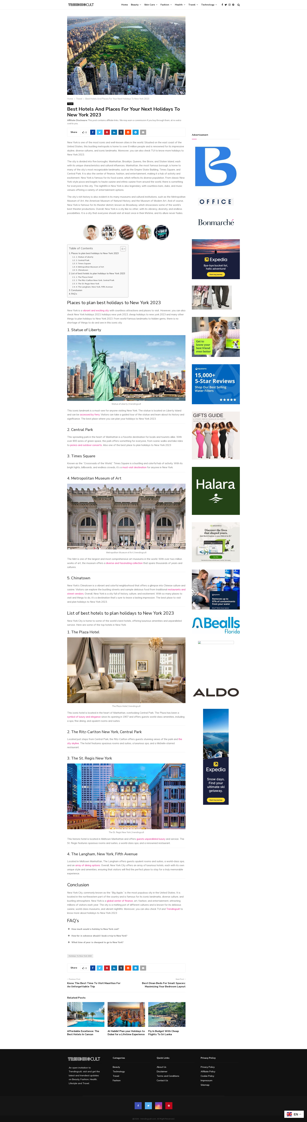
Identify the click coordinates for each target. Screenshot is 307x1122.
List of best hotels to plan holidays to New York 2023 (98, 273)
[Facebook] (223, 5)
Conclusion (76, 290)
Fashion (165, 4)
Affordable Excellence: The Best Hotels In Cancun (83, 1033)
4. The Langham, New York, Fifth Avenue (94, 287)
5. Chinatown (82, 270)
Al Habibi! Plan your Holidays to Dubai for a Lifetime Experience (126, 1033)
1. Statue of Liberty (85, 257)
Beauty (134, 4)
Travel (191, 4)
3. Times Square (83, 263)
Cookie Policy (207, 1076)
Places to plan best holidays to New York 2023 (95, 253)
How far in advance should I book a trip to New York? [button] (99, 935)
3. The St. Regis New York (87, 283)
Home (124, 4)
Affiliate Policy (208, 1071)
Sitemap (205, 1084)
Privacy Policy (208, 1067)
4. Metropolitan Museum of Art (90, 267)
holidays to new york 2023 (80, 956)
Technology (207, 4)
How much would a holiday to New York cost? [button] (95, 929)
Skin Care (149, 4)
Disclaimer (162, 1071)
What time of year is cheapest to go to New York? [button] (97, 942)
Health (179, 4)
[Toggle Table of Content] (121, 249)
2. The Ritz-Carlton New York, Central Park (95, 280)
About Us (161, 1067)
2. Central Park (83, 260)
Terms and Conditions (168, 1076)
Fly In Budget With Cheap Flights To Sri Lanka (163, 1033)
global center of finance (120, 900)
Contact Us (162, 1080)
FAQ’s (74, 293)
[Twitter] (226, 5)
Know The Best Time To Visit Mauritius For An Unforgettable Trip (93, 984)
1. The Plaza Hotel (84, 277)
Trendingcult (173, 908)
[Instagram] (230, 5)
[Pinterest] (234, 5)
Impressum (206, 1080)
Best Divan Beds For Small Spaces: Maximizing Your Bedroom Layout (163, 984)
